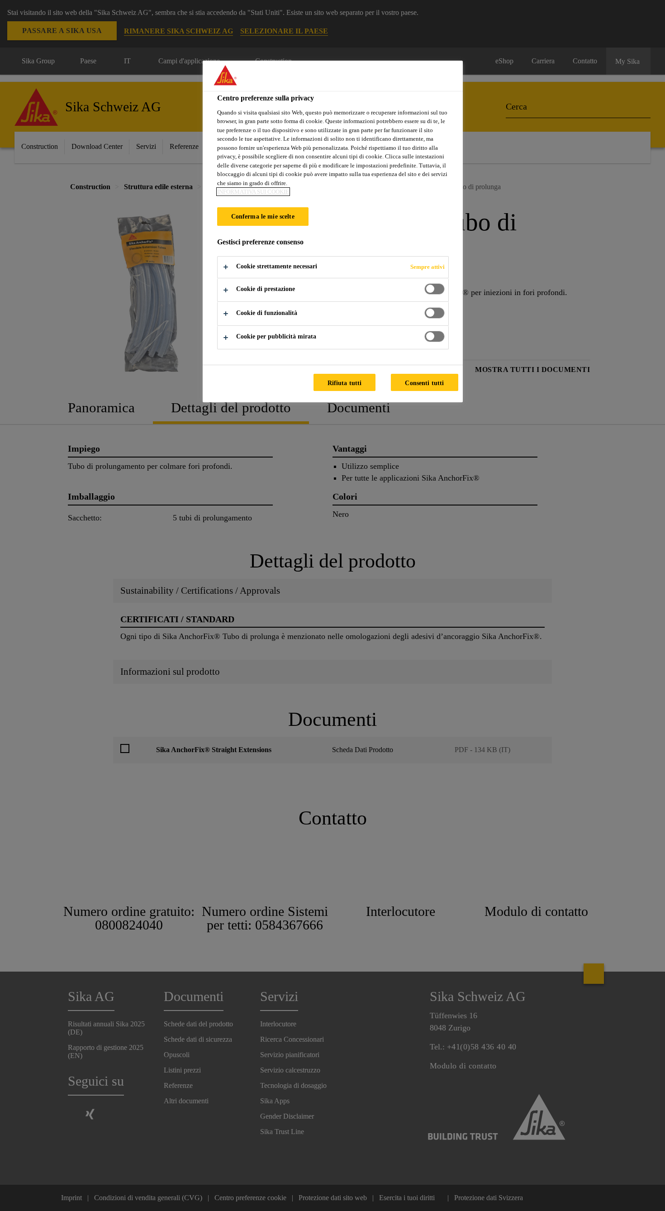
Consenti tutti (424, 382)
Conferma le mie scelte (262, 216)
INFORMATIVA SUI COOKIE (253, 191)
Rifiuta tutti (345, 382)
